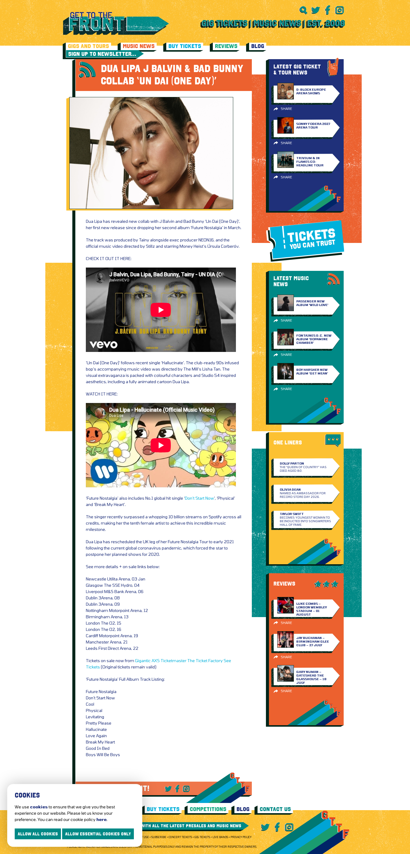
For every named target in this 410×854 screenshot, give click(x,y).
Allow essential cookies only (98, 833)
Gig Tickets (202, 837)
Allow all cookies (38, 833)
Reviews (226, 46)
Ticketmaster (173, 660)
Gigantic (143, 660)
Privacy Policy (241, 837)
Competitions (208, 809)
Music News (139, 46)
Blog (257, 46)
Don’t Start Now (199, 498)
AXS (156, 660)
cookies (39, 806)
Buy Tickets (184, 46)
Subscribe (158, 837)
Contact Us (275, 809)
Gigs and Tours (88, 46)
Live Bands (220, 837)
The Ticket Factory (205, 660)
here (101, 819)
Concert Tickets (180, 837)
